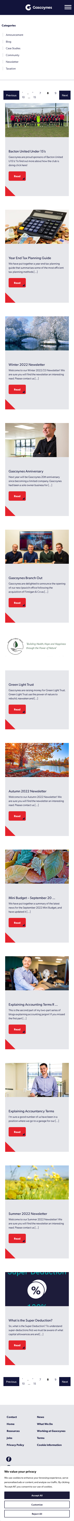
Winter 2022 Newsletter (27, 364)
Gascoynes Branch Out (25, 577)
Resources (13, 1431)
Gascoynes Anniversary (26, 471)
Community (12, 55)
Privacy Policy (15, 1445)
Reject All (37, 1513)
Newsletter (12, 61)
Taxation (11, 68)
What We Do (45, 1424)
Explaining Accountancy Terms (31, 1111)
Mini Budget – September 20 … (32, 897)
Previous (11, 95)
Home (10, 1424)
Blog (8, 41)
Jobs (9, 1438)
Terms (40, 1438)
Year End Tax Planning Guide (30, 258)
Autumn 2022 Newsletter (27, 791)
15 (34, 97)
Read (17, 176)
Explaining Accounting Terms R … (33, 1004)
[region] (37, 1493)
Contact (12, 1417)
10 (23, 97)
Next (65, 95)
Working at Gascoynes (51, 1431)
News (40, 1417)
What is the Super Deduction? (30, 1320)
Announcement (14, 34)
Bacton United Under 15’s (27, 151)
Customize (37, 1504)
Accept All (37, 1495)
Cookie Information (49, 1445)
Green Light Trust (21, 684)
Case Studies (13, 48)
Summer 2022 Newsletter (28, 1213)
